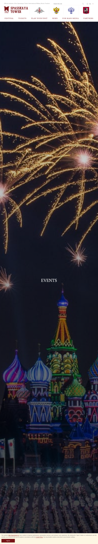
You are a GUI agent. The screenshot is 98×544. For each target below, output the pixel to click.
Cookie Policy (39, 537)
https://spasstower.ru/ (13, 535)
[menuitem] (9, 18)
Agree (8, 540)
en (90, 4)
